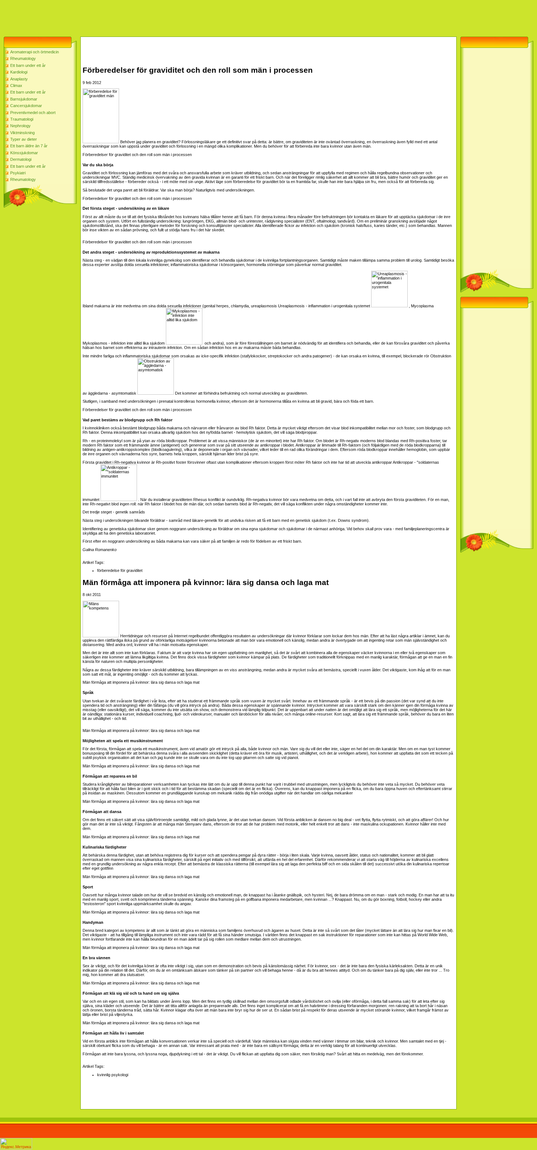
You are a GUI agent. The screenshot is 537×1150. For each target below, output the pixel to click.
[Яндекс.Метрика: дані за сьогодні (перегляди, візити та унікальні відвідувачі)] (16, 1143)
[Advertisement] (133, 16)
